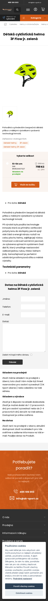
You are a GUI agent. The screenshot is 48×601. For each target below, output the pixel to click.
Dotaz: (5, 321)
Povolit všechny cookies (24, 586)
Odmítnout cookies (24, 593)
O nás (5, 517)
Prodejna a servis (12, 541)
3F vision (24, 143)
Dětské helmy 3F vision (14, 147)
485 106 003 (13, 2)
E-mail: (6, 314)
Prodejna (7, 525)
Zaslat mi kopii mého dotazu (15, 354)
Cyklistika (13, 24)
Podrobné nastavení (22, 578)
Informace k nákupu (14, 533)
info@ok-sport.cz (34, 2)
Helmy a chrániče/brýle (29, 24)
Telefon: (6, 306)
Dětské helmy (10, 143)
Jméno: (6, 298)
